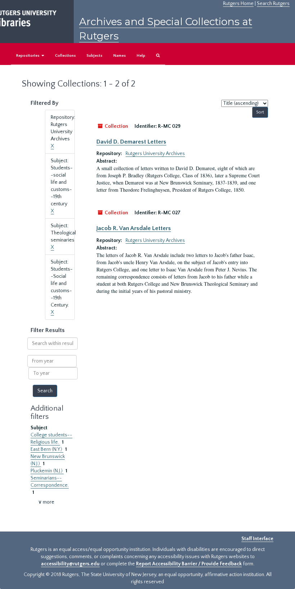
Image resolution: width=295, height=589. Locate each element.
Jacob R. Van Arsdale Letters (133, 228)
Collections (65, 55)
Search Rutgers (273, 3)
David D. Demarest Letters (131, 142)
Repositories (28, 55)
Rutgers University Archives (155, 153)
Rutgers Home (238, 3)
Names (119, 55)
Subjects (95, 55)
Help (141, 55)
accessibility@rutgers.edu (70, 564)
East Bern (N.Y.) (47, 449)
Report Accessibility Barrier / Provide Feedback (189, 564)
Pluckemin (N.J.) (47, 471)
